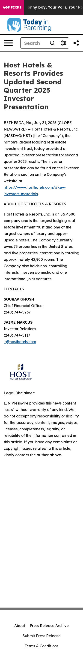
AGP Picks (12, 7)
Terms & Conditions (41, 646)
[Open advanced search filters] (63, 43)
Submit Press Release (42, 635)
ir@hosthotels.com (20, 341)
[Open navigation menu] (8, 43)
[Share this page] (76, 43)
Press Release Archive (49, 625)
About (19, 625)
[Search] (52, 43)
